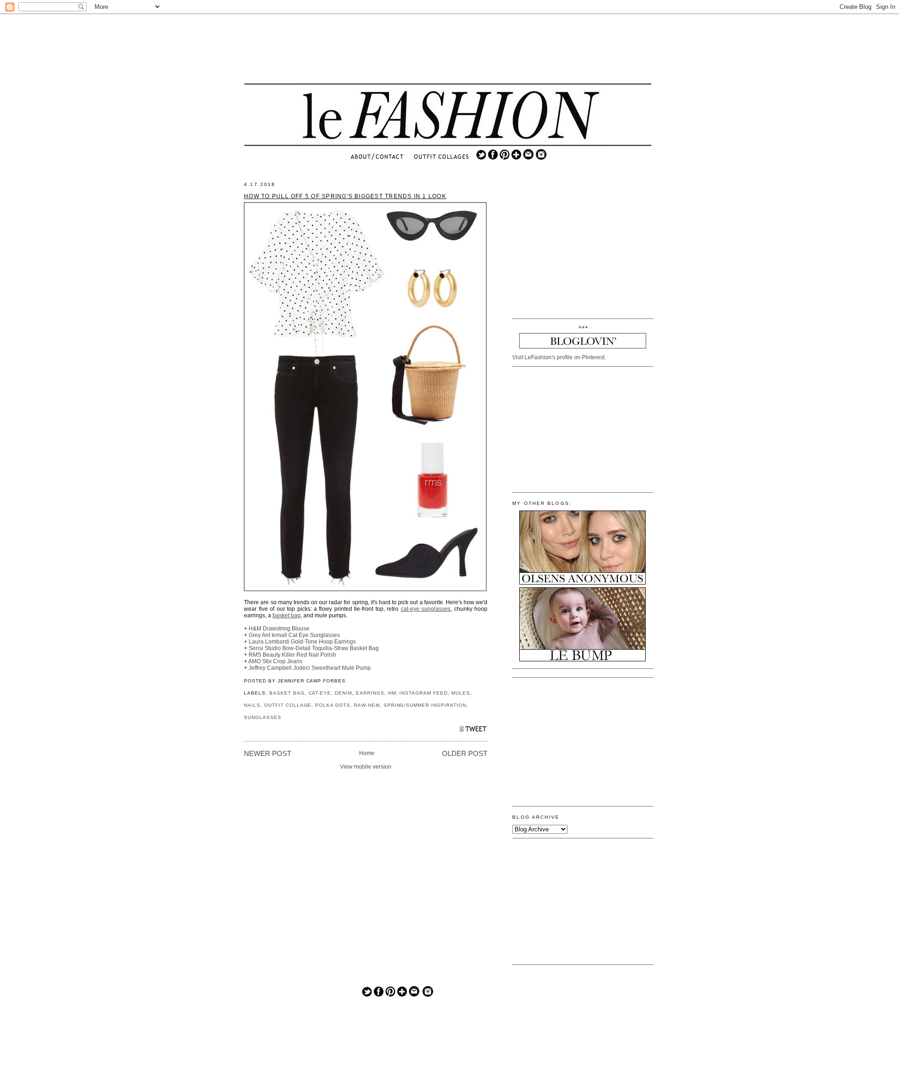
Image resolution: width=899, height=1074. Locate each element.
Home (367, 753)
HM (392, 693)
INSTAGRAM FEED (423, 693)
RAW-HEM (367, 705)
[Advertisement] (448, 49)
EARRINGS (370, 693)
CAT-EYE (320, 693)
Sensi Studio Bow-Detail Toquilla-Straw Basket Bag (314, 648)
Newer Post (267, 753)
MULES (460, 693)
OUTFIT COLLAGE (288, 705)
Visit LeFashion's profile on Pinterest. (559, 357)
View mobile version (365, 766)
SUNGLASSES (262, 717)
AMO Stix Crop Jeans (275, 661)
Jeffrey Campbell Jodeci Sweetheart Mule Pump (310, 668)
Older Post (464, 753)
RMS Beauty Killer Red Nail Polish (292, 655)
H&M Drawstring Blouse (279, 628)
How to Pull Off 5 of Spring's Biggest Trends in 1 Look (345, 196)
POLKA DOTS (332, 705)
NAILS (252, 705)
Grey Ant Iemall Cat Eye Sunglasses (294, 635)
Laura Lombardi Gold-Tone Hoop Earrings (302, 641)
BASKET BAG (287, 693)
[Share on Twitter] (473, 731)
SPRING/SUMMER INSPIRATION (424, 705)
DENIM (343, 693)
